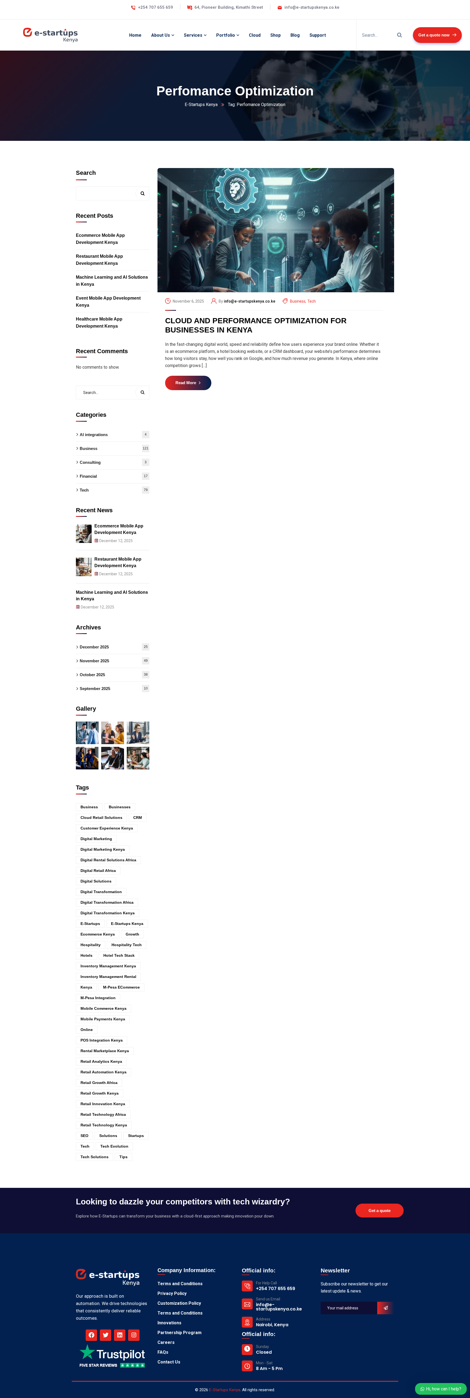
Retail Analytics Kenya (101, 1061)
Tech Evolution (114, 1146)
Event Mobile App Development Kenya (108, 301)
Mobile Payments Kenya (103, 1019)
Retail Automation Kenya (103, 1072)
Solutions (108, 1135)
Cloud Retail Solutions (101, 817)
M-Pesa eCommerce (121, 987)
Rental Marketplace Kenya (105, 1051)
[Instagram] (134, 1335)
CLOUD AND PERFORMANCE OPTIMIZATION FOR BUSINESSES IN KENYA (256, 325)
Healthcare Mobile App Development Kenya (99, 322)
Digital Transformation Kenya (108, 913)
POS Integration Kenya (102, 1040)
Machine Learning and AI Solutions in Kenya (112, 281)
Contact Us (168, 1362)
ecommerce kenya (98, 934)
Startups (136, 1135)
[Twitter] (105, 1335)
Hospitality (91, 945)
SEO (84, 1135)
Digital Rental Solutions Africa (108, 860)
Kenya (86, 987)
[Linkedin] (119, 1335)
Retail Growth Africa (99, 1082)
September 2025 (114, 688)
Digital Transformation (101, 892)
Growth (132, 934)
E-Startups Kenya (201, 104)
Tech (311, 301)
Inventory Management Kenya (108, 966)
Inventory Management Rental (108, 976)
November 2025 (114, 660)
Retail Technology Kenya (104, 1125)
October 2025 (114, 674)
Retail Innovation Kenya (103, 1104)
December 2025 (114, 647)
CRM (137, 817)
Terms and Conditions (180, 1283)
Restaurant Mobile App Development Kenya (99, 260)
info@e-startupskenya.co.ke (249, 301)
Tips (123, 1157)
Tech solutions (95, 1157)
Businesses (120, 807)
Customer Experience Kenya (107, 828)
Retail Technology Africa (103, 1114)
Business (297, 301)
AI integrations (113, 434)
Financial (114, 476)
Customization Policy (179, 1303)
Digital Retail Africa (98, 870)
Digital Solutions (96, 881)
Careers (166, 1342)
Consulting (113, 462)
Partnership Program (179, 1332)
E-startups (90, 923)
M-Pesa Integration (98, 998)
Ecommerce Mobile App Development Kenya (100, 239)
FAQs (162, 1352)
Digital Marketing (96, 839)
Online (87, 1029)
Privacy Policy (172, 1293)
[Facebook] (91, 1335)
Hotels (86, 955)
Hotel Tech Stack (119, 955)
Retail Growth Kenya (100, 1093)
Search (86, 172)
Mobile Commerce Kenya (103, 1008)
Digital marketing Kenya (103, 849)
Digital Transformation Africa (107, 902)
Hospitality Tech (127, 945)
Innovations (169, 1322)
